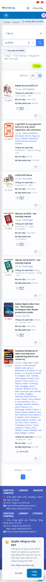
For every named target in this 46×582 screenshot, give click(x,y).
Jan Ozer (26, 316)
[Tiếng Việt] (37, 2)
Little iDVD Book (23, 175)
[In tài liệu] (36, 116)
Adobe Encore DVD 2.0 (26, 85)
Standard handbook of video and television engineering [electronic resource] (26, 355)
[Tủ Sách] (28, 8)
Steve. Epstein (20, 378)
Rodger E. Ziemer (27, 433)
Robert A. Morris (32, 409)
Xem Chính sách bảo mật (22, 565)
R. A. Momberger (24, 408)
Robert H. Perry (35, 412)
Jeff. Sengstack (28, 89)
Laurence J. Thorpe (22, 427)
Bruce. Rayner (33, 414)
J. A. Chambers (28, 373)
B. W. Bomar (30, 370)
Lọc (38, 65)
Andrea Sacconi (21, 141)
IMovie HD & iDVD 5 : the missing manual (27, 261)
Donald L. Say (35, 420)
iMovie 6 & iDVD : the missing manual (25, 215)
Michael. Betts (20, 368)
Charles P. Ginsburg (30, 383)
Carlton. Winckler (30, 430)
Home (7, 22)
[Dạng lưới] (40, 75)
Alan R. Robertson (32, 417)
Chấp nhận (34, 573)
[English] (42, 2)
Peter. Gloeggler (21, 386)
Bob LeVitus (27, 178)
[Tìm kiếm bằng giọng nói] (28, 42)
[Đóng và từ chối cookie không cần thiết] (40, 541)
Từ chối (18, 573)
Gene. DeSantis (32, 375)
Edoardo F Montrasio (29, 138)
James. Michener (21, 407)
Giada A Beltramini (30, 133)
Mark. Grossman (21, 391)
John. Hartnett (35, 391)
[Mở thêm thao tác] (40, 116)
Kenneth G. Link (27, 401)
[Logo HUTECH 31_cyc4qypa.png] (8, 8)
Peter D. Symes (30, 422)
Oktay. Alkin (27, 363)
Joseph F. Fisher (21, 381)
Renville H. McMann (31, 404)
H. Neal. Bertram (29, 365)
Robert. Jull (28, 396)
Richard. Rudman (22, 420)
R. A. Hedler (19, 394)
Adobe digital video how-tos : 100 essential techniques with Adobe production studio (27, 308)
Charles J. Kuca (27, 399)
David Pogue (28, 220)
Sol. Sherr (19, 422)
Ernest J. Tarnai (32, 425)
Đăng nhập (38, 8)
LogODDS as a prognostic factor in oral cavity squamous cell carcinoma (28, 127)
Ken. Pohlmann (21, 414)
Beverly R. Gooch (30, 388)
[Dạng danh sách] (33, 75)
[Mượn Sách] (43, 15)
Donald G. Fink (33, 378)
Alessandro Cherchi (23, 136)
